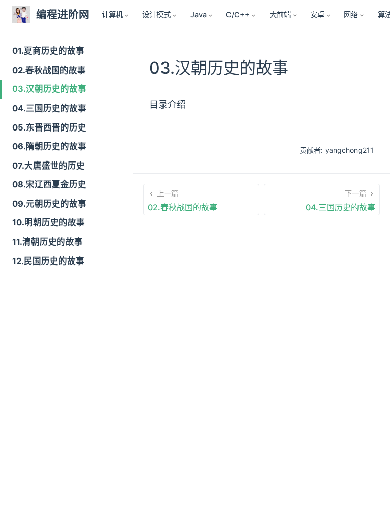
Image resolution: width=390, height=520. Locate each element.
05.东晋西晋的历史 (49, 127)
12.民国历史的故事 (48, 261)
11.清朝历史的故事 (47, 242)
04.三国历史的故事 (49, 108)
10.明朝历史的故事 (48, 222)
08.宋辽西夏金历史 (49, 184)
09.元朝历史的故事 (49, 204)
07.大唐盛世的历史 (48, 165)
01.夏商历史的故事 (48, 51)
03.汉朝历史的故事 (49, 89)
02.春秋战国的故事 (49, 70)
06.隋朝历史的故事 (49, 146)
